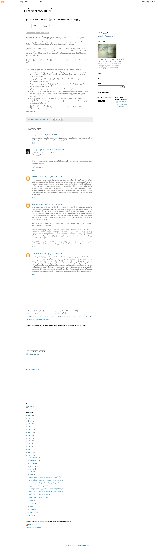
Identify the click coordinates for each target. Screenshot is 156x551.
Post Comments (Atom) (42, 320)
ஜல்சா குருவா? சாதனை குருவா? (39, 497)
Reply (34, 143)
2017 (30, 438)
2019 (30, 432)
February (33, 509)
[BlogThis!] (55, 119)
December (33, 458)
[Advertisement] (38, 386)
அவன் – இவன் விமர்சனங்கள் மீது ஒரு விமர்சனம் (44, 483)
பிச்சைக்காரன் (38, 10)
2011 (30, 455)
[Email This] (53, 119)
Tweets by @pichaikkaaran (106, 36)
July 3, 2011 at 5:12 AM (54, 177)
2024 (30, 418)
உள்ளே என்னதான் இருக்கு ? (41, 26)
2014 (30, 447)
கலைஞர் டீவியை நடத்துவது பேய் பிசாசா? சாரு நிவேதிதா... (46, 489)
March (32, 506)
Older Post (88, 316)
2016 (30, 441)
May (31, 501)
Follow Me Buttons (35, 369)
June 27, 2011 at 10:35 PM (55, 150)
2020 (30, 429)
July (31, 472)
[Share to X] (58, 119)
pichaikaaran (32, 524)
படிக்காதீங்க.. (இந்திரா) (38, 150)
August (32, 469)
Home (28, 26)
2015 (30, 444)
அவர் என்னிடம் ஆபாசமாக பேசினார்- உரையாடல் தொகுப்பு (46, 480)
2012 (30, 452)
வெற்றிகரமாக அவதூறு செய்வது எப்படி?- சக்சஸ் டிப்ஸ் (45, 477)
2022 (30, 424)
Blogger (86, 545)
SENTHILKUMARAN (39, 177)
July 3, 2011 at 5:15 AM (54, 254)
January (32, 512)
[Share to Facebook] (60, 119)
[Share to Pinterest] (62, 119)
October (32, 463)
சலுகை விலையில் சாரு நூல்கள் (38, 486)
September (33, 466)
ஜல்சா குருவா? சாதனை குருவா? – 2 (40, 494)
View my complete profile (34, 528)
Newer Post (30, 316)
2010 (30, 516)
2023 (30, 421)
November (33, 460)
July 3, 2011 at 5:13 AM (54, 204)
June (31, 475)
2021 (30, 427)
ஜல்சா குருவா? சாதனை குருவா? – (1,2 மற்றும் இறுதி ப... (46, 491)
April (31, 503)
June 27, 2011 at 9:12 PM (49, 135)
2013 (30, 449)
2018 (30, 435)
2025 (30, 415)
